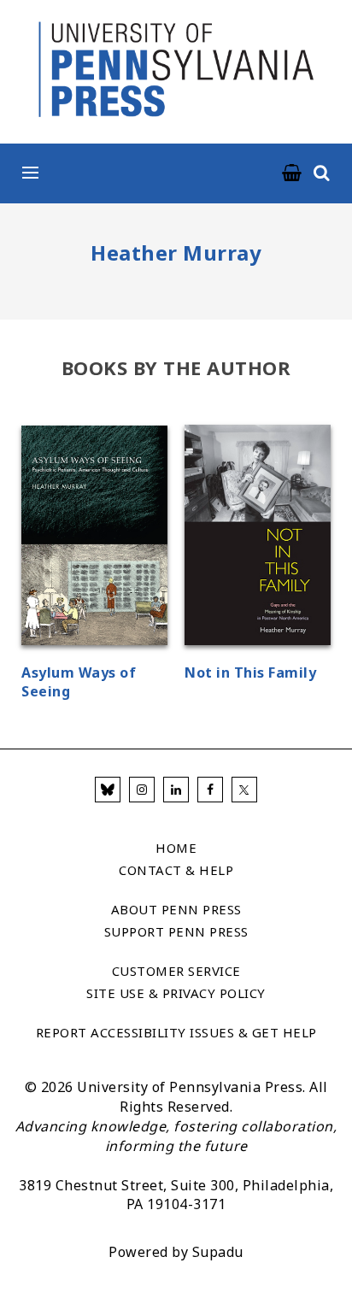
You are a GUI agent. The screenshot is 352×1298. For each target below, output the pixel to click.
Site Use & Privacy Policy (176, 992)
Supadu (217, 1251)
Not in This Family (250, 672)
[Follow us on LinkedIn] (176, 789)
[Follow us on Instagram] (142, 789)
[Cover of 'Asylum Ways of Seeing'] (94, 537)
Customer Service (176, 970)
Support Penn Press (176, 931)
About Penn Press (176, 909)
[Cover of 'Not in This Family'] (258, 537)
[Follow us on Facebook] (210, 789)
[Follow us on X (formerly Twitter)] (244, 789)
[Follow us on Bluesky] (107, 789)
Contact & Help (176, 869)
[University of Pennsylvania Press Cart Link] (292, 173)
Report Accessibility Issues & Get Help (176, 1032)
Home (176, 847)
